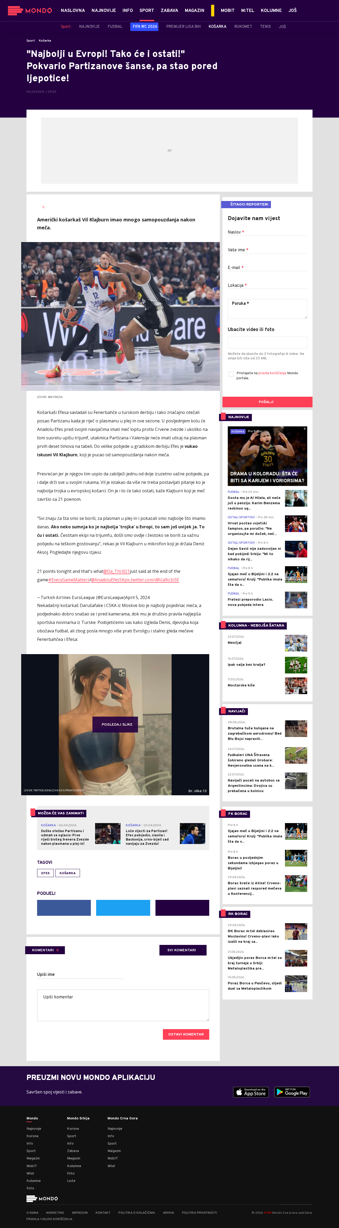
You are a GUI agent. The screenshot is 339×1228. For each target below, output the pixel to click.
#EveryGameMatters (69, 580)
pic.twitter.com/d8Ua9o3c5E (151, 580)
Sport (30, 41)
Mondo (32, 1119)
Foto (30, 1188)
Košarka (45, 41)
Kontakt (103, 1213)
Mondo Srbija (78, 1119)
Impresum (80, 1213)
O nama (32, 1213)
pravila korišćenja (272, 373)
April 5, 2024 (137, 597)
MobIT (31, 1166)
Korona (32, 1136)
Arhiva (168, 1213)
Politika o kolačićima (136, 1213)
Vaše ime (238, 250)
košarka (68, 873)
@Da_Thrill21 (116, 571)
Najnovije (33, 1129)
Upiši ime (46, 974)
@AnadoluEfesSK (107, 580)
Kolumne (33, 1181)
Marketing (55, 1213)
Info (29, 1143)
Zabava (73, 1151)
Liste (71, 1181)
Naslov (236, 232)
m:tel (267, 1212)
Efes (45, 873)
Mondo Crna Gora (123, 1119)
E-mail (236, 268)
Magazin (33, 1158)
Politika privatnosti (199, 1213)
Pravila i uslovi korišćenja (49, 1219)
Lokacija (237, 286)
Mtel (30, 1173)
